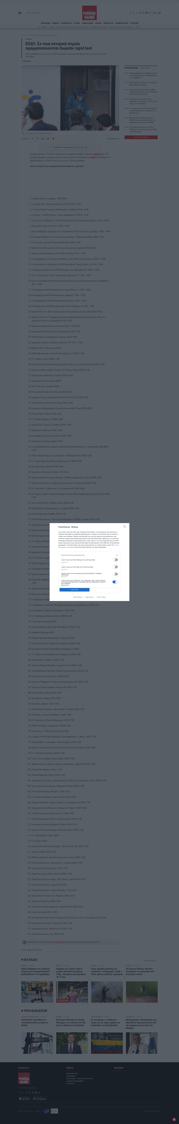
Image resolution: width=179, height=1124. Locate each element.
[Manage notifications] (174, 1119)
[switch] (115, 559)
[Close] (125, 527)
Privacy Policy (101, 597)
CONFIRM (74, 589)
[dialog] (89, 562)
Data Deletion (77, 597)
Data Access (89, 597)
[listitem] (89, 555)
